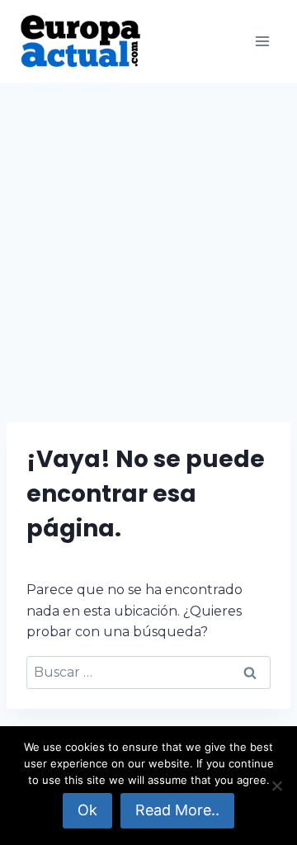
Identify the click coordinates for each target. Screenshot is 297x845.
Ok (87, 810)
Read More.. (177, 810)
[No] (276, 785)
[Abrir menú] (262, 41)
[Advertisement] (148, 239)
